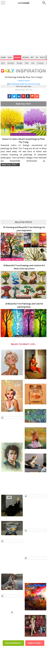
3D (37, 57)
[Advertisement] (23, 30)
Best (3, 63)
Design (25, 57)
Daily (10, 57)
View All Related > (13, 643)
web (23, 3)
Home (3, 57)
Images (17, 57)
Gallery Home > (35, 643)
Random (11, 63)
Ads (32, 63)
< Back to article (23, 80)
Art (32, 57)
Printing (40, 63)
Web (26, 63)
